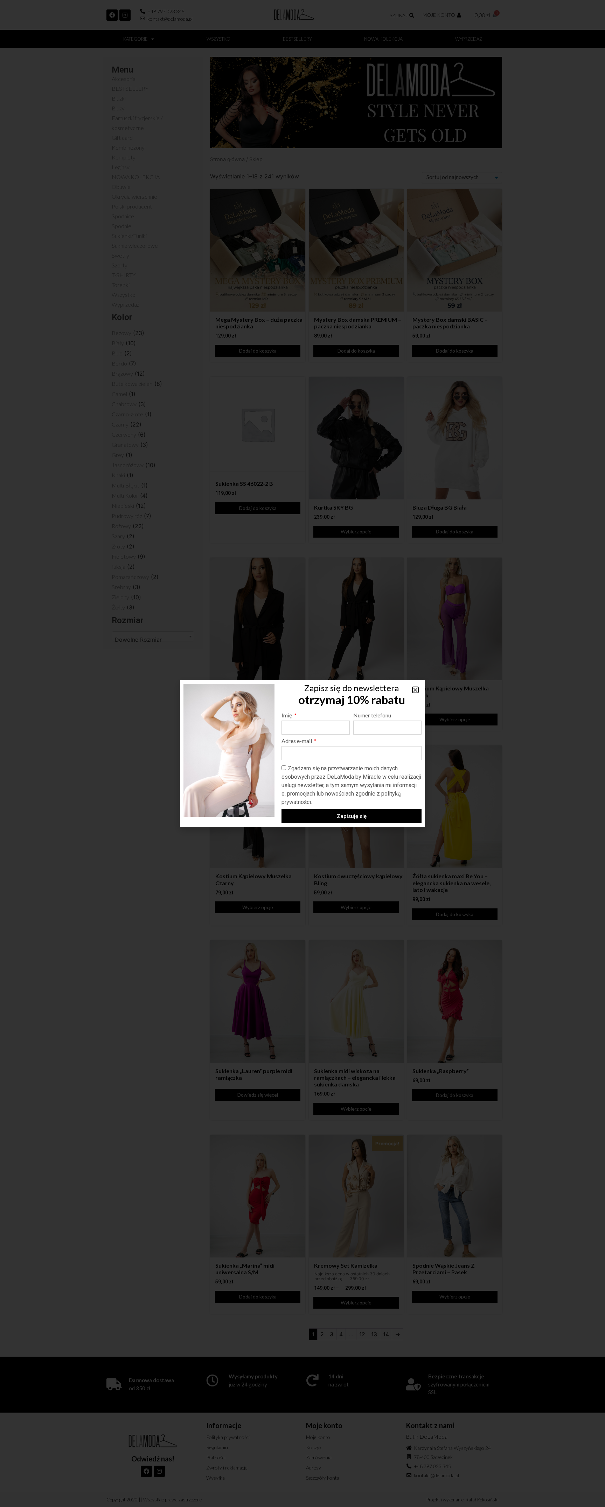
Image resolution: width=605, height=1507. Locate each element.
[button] (415, 690)
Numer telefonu (372, 715)
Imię (287, 715)
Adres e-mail (297, 741)
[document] (302, 753)
